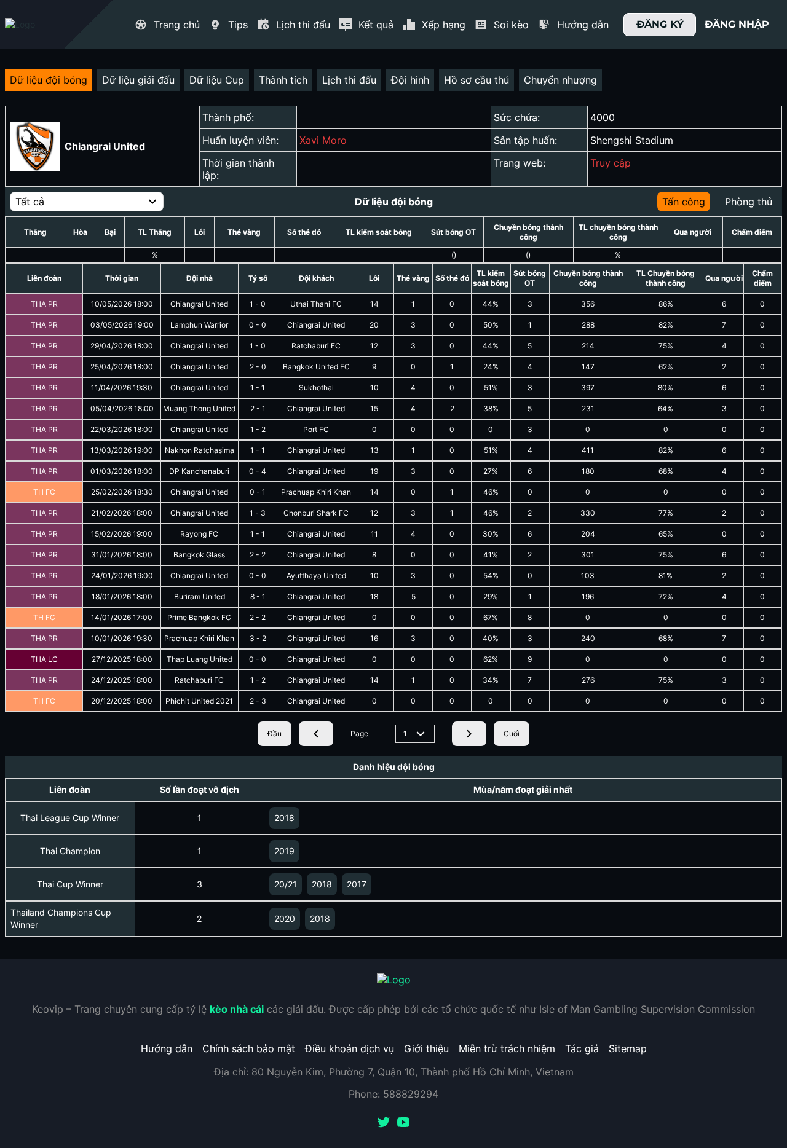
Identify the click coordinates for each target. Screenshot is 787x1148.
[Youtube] (403, 1123)
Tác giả (582, 1048)
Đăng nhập (737, 24)
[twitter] (383, 1123)
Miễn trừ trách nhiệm (507, 1048)
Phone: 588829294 (393, 1094)
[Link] (42, 24)
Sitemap (628, 1048)
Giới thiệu (426, 1048)
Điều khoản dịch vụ (349, 1048)
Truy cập (610, 163)
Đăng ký (660, 24)
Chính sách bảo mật (248, 1048)
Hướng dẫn (166, 1048)
